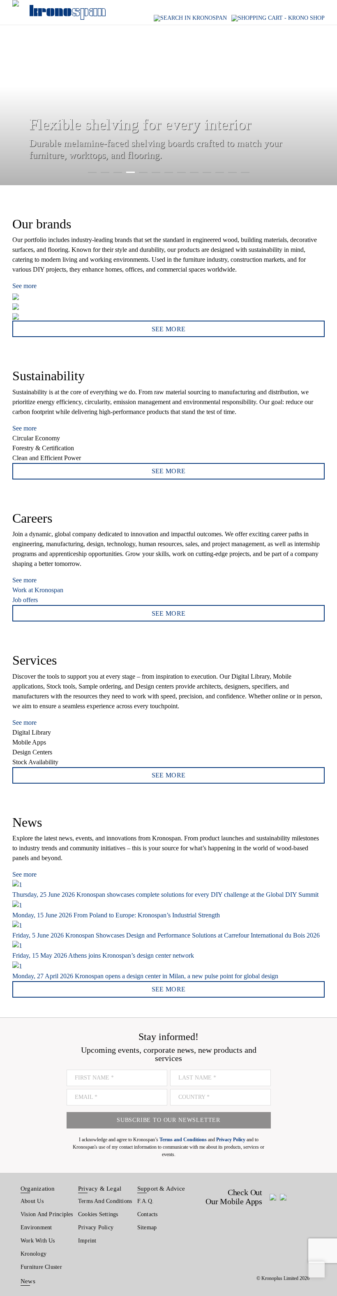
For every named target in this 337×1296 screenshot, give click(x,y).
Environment (36, 1227)
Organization (38, 1188)
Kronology (33, 1254)
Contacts (147, 1214)
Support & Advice (161, 1188)
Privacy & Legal (99, 1188)
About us (32, 1201)
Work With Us (38, 1241)
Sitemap (147, 1227)
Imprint (87, 1241)
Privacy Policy (95, 1227)
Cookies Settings (98, 1214)
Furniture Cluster (41, 1267)
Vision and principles (47, 1214)
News (28, 1281)
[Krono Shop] (278, 18)
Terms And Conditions (105, 1201)
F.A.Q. (145, 1201)
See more (24, 285)
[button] (16, 92)
